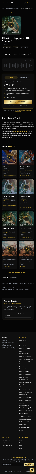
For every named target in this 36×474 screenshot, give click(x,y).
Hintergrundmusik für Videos (12, 8)
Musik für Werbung (24, 348)
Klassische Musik (24, 413)
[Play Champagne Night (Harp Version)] (9, 218)
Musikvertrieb (6, 443)
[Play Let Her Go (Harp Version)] (9, 186)
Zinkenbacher (8, 287)
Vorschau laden (25, 54)
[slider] (18, 65)
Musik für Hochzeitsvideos (26, 389)
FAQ (20, 443)
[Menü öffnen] (32, 2)
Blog (20, 440)
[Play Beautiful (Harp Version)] (26, 218)
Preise (21, 430)
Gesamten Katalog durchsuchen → (18, 272)
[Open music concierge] (32, 470)
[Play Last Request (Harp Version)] (26, 186)
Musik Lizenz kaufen (25, 343)
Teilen (15, 54)
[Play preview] (11, 25)
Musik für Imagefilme (25, 356)
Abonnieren (29, 464)
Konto (21, 445)
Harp (4, 50)
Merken (6, 54)
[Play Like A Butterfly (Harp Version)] (9, 157)
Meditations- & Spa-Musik (26, 408)
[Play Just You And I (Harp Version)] (26, 157)
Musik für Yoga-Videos (25, 410)
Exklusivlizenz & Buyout (25, 422)
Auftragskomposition (25, 419)
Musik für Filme (23, 346)
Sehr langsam (7, 47)
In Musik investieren (24, 427)
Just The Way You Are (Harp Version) (15, 289)
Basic (11, 77)
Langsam (15, 47)
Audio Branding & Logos (26, 359)
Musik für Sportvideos (25, 382)
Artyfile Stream (6, 440)
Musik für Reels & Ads (25, 374)
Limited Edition (24, 77)
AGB (20, 448)
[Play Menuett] (9, 248)
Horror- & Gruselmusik (25, 400)
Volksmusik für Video (25, 416)
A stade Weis (7, 281)
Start (3, 8)
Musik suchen (23, 340)
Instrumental (24, 47)
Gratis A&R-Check (7, 445)
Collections (22, 433)
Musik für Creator (24, 371)
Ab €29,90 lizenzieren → (9, 175)
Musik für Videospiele (25, 397)
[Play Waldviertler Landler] (26, 248)
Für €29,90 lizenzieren (18, 102)
